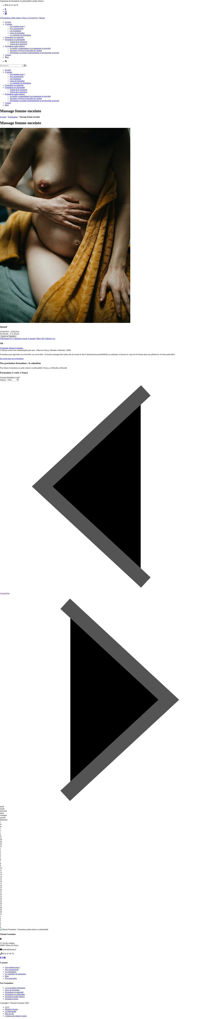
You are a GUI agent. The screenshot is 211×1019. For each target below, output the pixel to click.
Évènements (12, 117)
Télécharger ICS (6, 339)
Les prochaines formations (15, 988)
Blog (7, 57)
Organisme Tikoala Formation (11, 348)
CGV (7, 1007)
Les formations (15, 31)
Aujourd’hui (5, 593)
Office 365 (40, 339)
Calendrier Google (20, 339)
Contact (8, 55)
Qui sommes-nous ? (17, 26)
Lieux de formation (17, 33)
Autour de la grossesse (18, 42)
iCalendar (31, 339)
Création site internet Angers (16, 1016)
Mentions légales (11, 1009)
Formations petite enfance (15, 46)
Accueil (8, 22)
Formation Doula (11, 999)
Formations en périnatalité (15, 40)
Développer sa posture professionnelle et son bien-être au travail (34, 53)
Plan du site (9, 1014)
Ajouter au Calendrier (8, 336)
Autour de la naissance (18, 44)
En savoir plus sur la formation (12, 359)
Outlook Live (50, 339)
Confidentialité (10, 1011)
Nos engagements (16, 29)
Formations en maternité (14, 37)
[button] (25, 65)
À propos (8, 24)
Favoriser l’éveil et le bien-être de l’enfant (26, 50)
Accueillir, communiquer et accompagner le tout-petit (30, 48)
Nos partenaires (11, 978)
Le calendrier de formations (20, 35)
